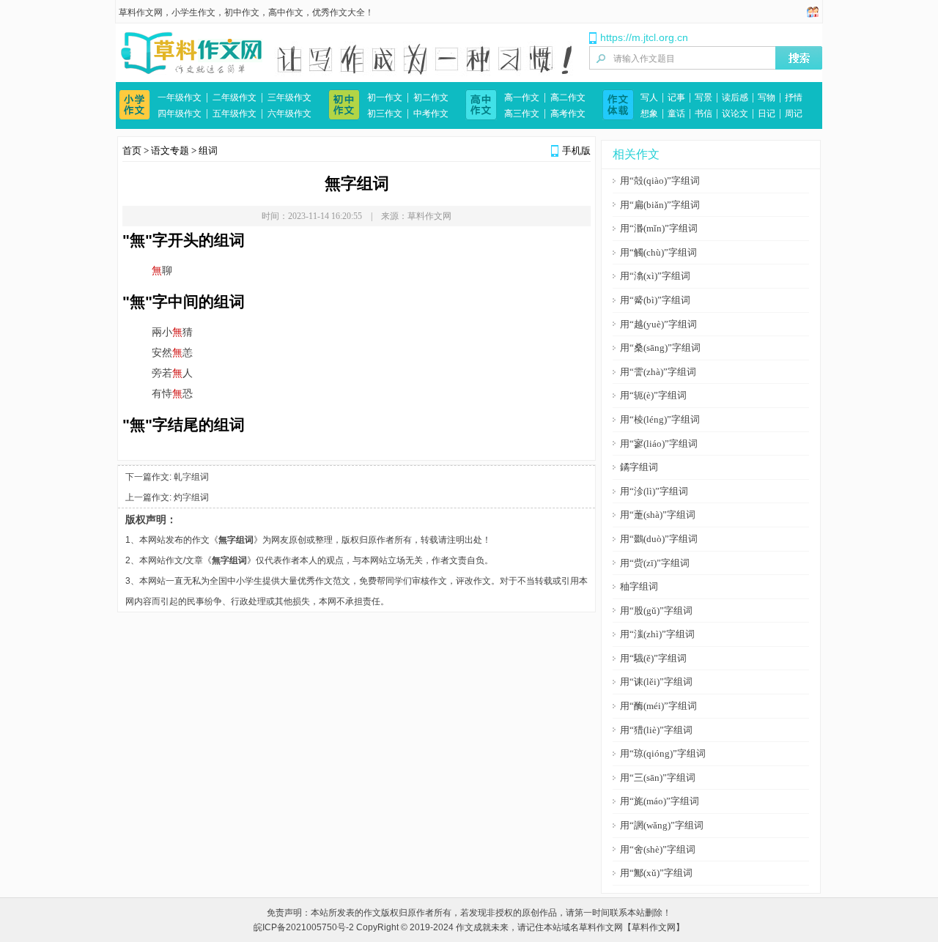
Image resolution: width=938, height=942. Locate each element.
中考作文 (430, 113)
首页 (131, 150)
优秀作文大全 (338, 12)
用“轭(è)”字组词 (653, 395)
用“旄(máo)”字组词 (659, 800)
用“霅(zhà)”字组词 (658, 371)
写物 (766, 97)
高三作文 (521, 113)
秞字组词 (639, 586)
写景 (703, 97)
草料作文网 (141, 12)
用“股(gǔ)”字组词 (656, 610)
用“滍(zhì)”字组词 (657, 633)
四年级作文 (180, 113)
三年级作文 (289, 97)
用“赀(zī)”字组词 (655, 562)
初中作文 (241, 12)
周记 (793, 113)
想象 (649, 113)
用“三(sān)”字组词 (657, 777)
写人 (649, 97)
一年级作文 (180, 97)
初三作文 (384, 113)
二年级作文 (234, 97)
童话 (676, 113)
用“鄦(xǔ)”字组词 (656, 872)
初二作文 (430, 97)
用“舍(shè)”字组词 (657, 849)
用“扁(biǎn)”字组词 (660, 204)
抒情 (793, 97)
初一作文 (384, 97)
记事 (676, 97)
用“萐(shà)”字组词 (657, 514)
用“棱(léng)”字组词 (660, 419)
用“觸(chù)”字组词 (658, 252)
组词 (208, 150)
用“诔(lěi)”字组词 (656, 681)
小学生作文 (193, 12)
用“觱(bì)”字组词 (655, 299)
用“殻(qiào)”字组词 (660, 180)
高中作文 (285, 12)
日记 (766, 113)
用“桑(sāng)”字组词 (660, 347)
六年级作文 (289, 113)
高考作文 (568, 113)
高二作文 (568, 97)
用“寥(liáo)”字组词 (659, 443)
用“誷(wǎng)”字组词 (662, 825)
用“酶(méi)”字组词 (658, 705)
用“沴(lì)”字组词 (654, 491)
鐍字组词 (639, 466)
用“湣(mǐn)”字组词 (659, 228)
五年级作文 (234, 113)
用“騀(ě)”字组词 (653, 658)
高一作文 (521, 97)
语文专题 (170, 150)
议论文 (735, 113)
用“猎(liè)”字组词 (656, 729)
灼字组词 (191, 497)
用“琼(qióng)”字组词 (663, 753)
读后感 (735, 97)
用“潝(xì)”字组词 (655, 275)
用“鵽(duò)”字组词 (659, 538)
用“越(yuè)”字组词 (658, 324)
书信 (703, 113)
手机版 (576, 150)
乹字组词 (191, 477)
